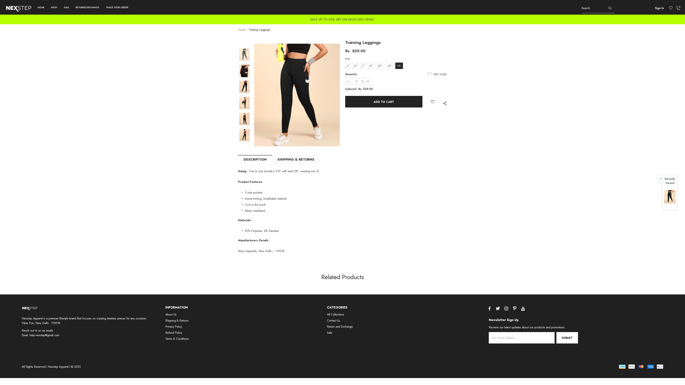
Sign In (659, 8)
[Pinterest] (514, 309)
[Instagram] (506, 309)
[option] (114, 17)
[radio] (347, 66)
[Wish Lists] (432, 101)
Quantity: (351, 74)
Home (241, 30)
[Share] (444, 103)
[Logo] (18, 8)
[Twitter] (498, 309)
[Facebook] (489, 309)
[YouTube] (523, 309)
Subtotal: (351, 89)
